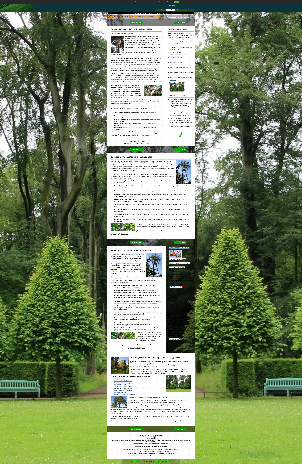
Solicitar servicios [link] (136, 22)
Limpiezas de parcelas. (176, 65)
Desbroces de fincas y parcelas (123, 390)
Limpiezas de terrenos (120, 392)
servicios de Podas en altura (139, 161)
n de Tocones (133, 394)
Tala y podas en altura (177, 259)
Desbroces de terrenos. (176, 62)
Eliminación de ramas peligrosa (123, 383)
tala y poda (147, 402)
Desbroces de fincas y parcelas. (179, 263)
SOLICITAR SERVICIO (176, 287)
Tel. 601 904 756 (180, 22)
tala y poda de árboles (177, 267)
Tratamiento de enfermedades (123, 386)
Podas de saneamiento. (176, 57)
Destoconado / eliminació (121, 394)
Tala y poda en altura (120, 379)
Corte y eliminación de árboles (123, 381)
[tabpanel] (180, 17)
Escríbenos (189, 10)
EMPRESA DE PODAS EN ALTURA (179, 248)
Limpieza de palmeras (120, 385)
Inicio (161, 10)
